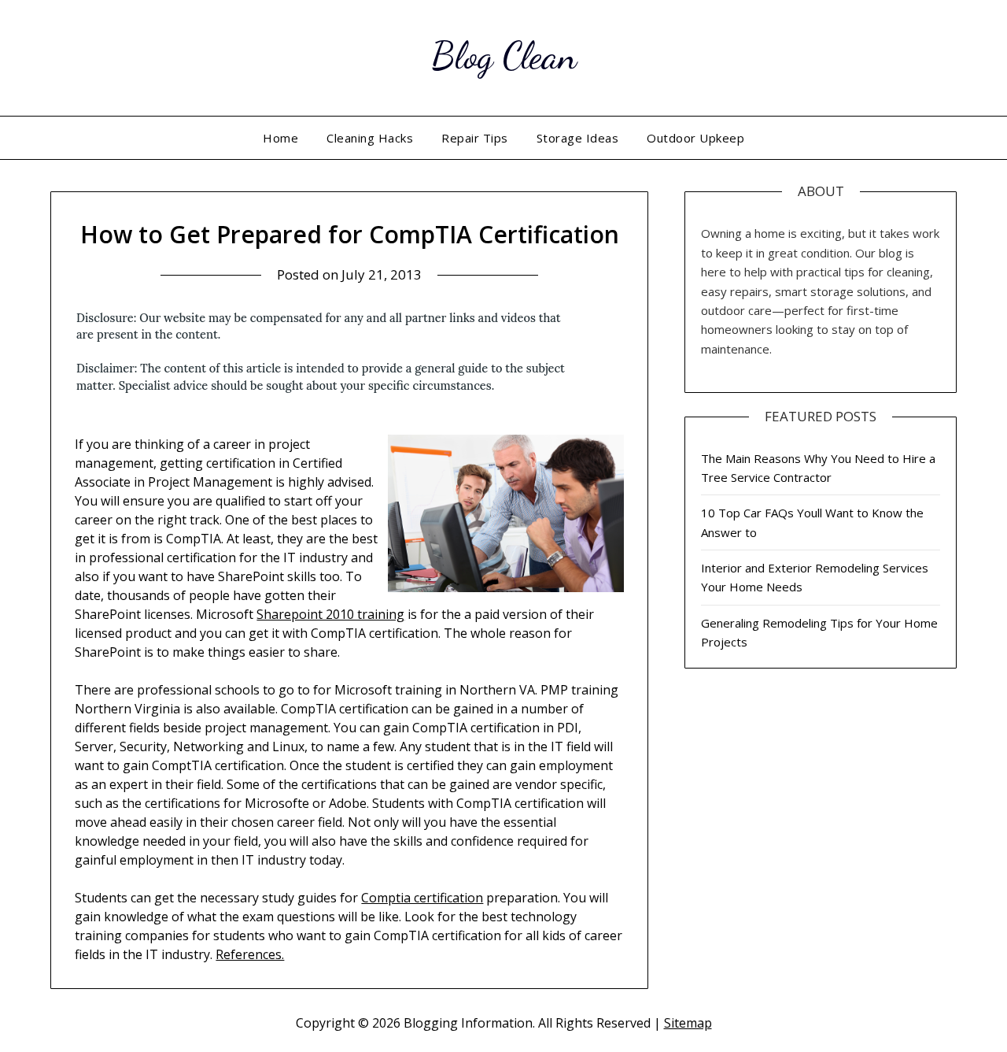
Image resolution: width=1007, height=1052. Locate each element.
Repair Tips (474, 138)
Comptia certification (422, 897)
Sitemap (688, 1023)
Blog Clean (504, 55)
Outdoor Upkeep (695, 138)
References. (250, 954)
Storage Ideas (578, 138)
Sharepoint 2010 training (330, 614)
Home (280, 138)
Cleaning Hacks (369, 138)
